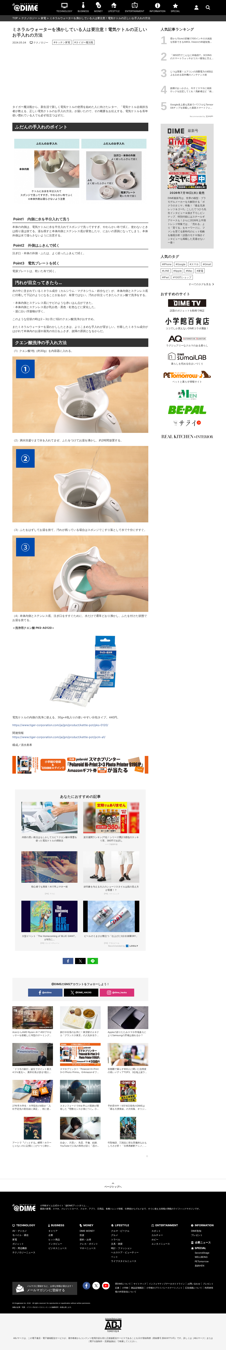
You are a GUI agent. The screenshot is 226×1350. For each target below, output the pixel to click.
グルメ (114, 1235)
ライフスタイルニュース (123, 1261)
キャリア (53, 1230)
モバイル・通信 (20, 1235)
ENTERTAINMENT (166, 1225)
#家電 (200, 270)
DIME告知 (196, 1230)
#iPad (165, 277)
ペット (114, 1256)
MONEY (88, 1225)
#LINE (165, 270)
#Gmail (207, 264)
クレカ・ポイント (89, 1243)
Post (80, 961)
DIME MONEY (87, 1230)
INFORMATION (204, 1225)
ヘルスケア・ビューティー (125, 1252)
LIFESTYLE (122, 1225)
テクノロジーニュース (23, 1252)
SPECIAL (200, 1248)
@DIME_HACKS (83, 992)
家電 (43, 18)
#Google (180, 264)
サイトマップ (139, 1283)
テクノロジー (29, 18)
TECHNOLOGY (25, 1225)
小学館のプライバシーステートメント (164, 1287)
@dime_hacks (119, 992)
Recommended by (116, 946)
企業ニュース (203, 1242)
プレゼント (197, 1235)
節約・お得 (85, 1239)
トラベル (115, 1239)
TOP (15, 18)
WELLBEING (201, 1257)
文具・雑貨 (117, 1243)
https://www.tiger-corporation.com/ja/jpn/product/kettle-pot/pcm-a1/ (58, 737)
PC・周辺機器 (19, 1248)
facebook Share (68, 961)
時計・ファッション (121, 1248)
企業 (50, 1235)
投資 (82, 1235)
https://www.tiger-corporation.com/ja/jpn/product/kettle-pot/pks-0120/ (60, 725)
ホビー (154, 1239)
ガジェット (18, 1243)
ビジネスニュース (57, 1248)
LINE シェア (92, 961)
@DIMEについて (123, 1283)
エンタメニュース (160, 1243)
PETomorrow (202, 1261)
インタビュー (55, 1243)
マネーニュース (88, 1248)
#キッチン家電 (62, 42)
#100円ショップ (182, 277)
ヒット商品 (54, 1239)
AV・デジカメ (19, 1230)
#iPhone (166, 264)
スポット (156, 1230)
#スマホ (194, 264)
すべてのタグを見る (200, 284)
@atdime (47, 992)
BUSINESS (57, 1225)
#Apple (177, 270)
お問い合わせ (194, 1283)
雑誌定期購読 (137, 1287)
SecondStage (202, 1252)
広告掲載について (193, 1287)
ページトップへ (113, 1186)
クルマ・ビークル (120, 1230)
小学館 (125, 1287)
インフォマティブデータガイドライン (167, 1283)
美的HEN (199, 1265)
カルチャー (157, 1235)
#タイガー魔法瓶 (83, 42)
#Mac (189, 270)
